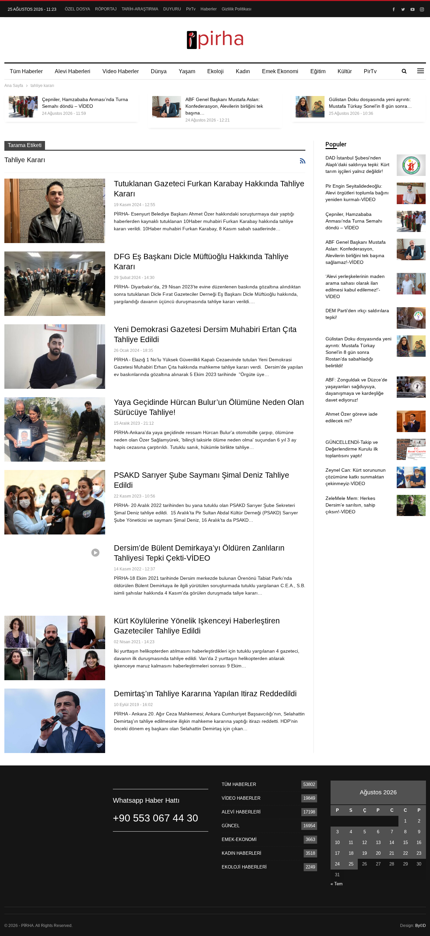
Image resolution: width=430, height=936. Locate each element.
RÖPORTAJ (106, 9)
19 (364, 853)
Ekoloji (215, 71)
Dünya (159, 71)
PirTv (191, 9)
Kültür (345, 71)
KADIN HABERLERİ (241, 853)
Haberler (209, 9)
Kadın (243, 71)
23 (419, 853)
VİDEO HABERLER (241, 798)
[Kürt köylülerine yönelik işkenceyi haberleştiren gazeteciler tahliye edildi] (54, 648)
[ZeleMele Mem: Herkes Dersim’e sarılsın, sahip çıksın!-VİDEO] (411, 505)
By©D (420, 925)
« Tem (337, 883)
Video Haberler (120, 71)
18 (351, 853)
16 (419, 842)
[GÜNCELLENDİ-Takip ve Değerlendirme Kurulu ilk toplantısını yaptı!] (411, 449)
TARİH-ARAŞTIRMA (140, 9)
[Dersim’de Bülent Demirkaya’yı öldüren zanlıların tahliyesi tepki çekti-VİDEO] (54, 575)
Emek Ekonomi (280, 71)
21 (391, 853)
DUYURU (172, 9)
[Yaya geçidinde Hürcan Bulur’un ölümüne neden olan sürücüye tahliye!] (54, 429)
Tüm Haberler (26, 71)
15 (405, 842)
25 (351, 864)
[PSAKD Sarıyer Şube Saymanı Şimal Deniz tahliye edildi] (54, 502)
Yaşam (187, 71)
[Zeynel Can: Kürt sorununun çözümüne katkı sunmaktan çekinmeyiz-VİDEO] (411, 477)
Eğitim (318, 71)
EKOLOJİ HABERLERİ (244, 867)
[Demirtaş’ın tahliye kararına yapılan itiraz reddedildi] (54, 721)
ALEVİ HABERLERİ (241, 811)
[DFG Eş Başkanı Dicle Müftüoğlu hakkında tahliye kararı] (54, 283)
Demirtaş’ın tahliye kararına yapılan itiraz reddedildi (205, 693)
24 (337, 864)
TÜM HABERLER (239, 784)
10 (337, 842)
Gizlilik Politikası (236, 9)
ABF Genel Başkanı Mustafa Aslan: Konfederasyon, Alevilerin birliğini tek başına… (224, 106)
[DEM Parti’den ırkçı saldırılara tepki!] (411, 318)
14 (391, 842)
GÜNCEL (231, 825)
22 (405, 853)
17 (337, 853)
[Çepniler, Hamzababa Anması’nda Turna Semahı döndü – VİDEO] (23, 107)
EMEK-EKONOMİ (239, 839)
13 (378, 842)
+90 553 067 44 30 (155, 818)
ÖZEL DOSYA (77, 9)
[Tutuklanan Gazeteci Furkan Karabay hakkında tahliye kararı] (54, 211)
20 (378, 853)
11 (351, 842)
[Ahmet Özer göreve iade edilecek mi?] (411, 421)
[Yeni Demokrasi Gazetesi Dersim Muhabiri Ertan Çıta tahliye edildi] (54, 356)
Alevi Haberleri (72, 71)
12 (364, 842)
